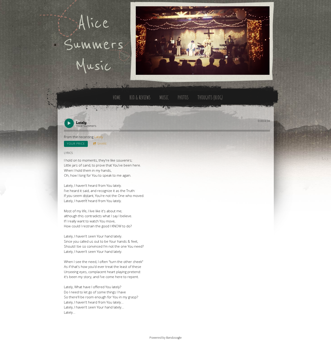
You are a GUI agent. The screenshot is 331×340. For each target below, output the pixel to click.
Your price (76, 144)
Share (102, 144)
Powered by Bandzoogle (166, 338)
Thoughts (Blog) (210, 97)
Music (164, 97)
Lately (98, 137)
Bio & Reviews (139, 97)
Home (116, 97)
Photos (183, 97)
